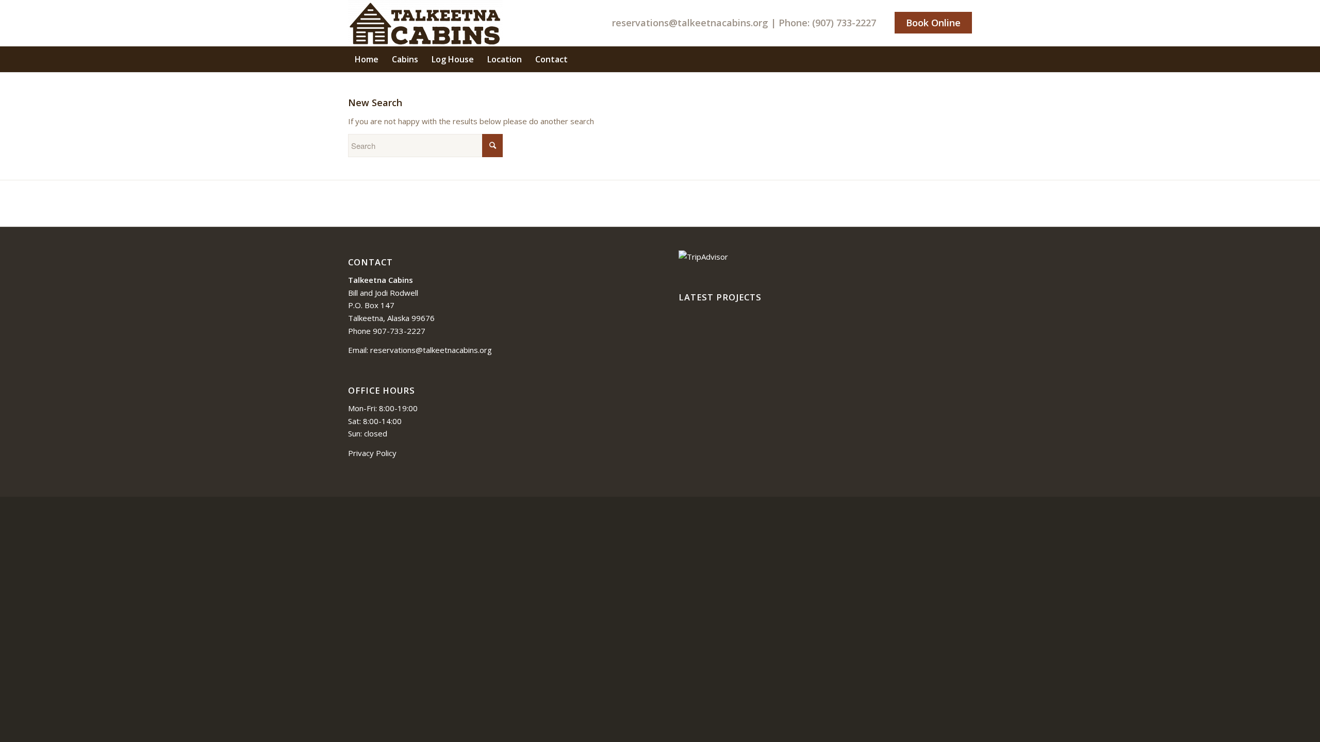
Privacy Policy (372, 453)
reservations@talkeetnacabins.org (690, 22)
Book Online (933, 22)
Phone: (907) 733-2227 (827, 22)
